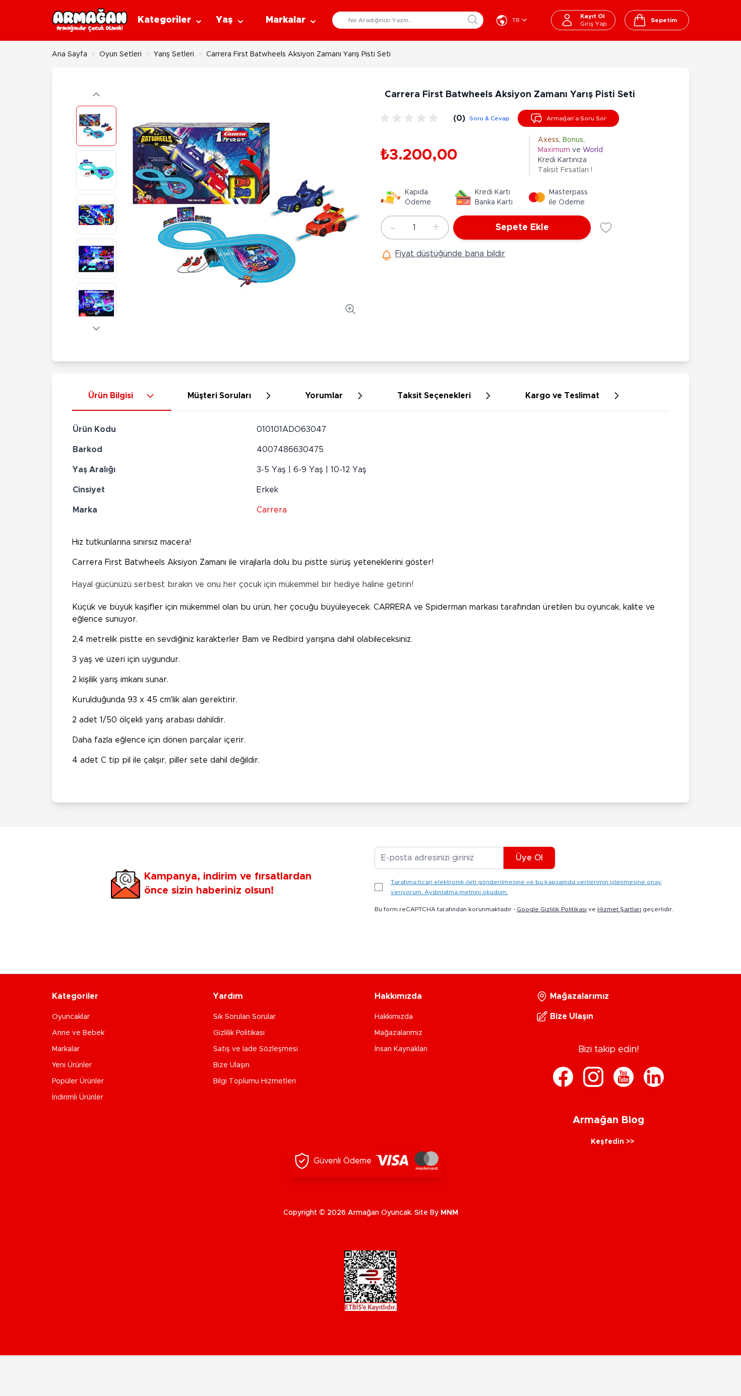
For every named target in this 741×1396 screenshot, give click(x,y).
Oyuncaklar (71, 1016)
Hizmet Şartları (619, 909)
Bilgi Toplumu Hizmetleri (254, 1081)
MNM (449, 1212)
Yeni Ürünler (72, 1065)
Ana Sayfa (69, 54)
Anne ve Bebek (78, 1033)
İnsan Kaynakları (401, 1049)
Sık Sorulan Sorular (244, 1016)
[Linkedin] (654, 1077)
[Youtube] (623, 1077)
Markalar (66, 1049)
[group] (411, 118)
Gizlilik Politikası (239, 1033)
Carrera (272, 510)
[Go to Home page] (90, 20)
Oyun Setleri (120, 54)
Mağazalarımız (398, 1033)
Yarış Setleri (174, 54)
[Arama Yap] (473, 20)
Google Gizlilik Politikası (552, 909)
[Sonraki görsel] (96, 328)
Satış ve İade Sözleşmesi (255, 1049)
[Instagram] (593, 1077)
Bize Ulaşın (231, 1065)
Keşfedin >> (612, 1141)
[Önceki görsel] (96, 95)
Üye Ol (529, 858)
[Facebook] (563, 1077)
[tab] (121, 396)
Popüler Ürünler (78, 1081)
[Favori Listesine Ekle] (606, 228)
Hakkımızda (394, 1016)
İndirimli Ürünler (77, 1097)
